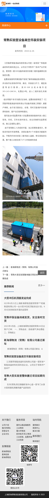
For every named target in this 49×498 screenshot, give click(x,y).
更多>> (41, 285)
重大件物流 (20, 431)
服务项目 (20, 420)
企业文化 (5, 434)
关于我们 (6, 420)
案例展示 (36, 425)
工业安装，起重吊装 (24, 437)
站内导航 (37, 420)
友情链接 (6, 446)
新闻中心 (6, 25)
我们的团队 (6, 428)
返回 (42, 273)
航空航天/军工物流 (23, 434)
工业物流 (19, 428)
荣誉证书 (5, 431)
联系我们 (37, 436)
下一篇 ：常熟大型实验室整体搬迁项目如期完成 (20, 277)
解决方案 (36, 431)
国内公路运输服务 (23, 425)
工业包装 (19, 440)
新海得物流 (6, 451)
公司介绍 (5, 425)
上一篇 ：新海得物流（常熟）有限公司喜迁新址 (20, 269)
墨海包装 (5, 454)
